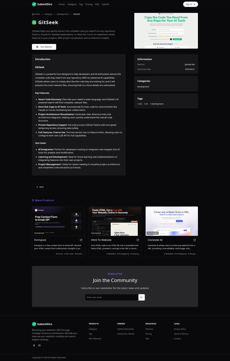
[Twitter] (34, 345)
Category (72, 4)
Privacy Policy (180, 329)
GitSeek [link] (76, 14)
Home (62, 4)
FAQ (97, 4)
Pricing (89, 4)
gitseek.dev (190, 64)
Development (63, 14)
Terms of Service (181, 334)
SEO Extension (95, 338)
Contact (177, 338)
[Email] (39, 345)
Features (149, 329)
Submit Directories (125, 329)
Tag (81, 4)
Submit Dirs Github (125, 334)
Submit (105, 4)
